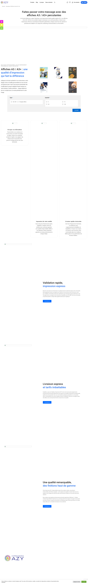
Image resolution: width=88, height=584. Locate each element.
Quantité (47, 97)
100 (65, 104)
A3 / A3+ (15, 101)
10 (64, 101)
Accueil (3, 6)
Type (11, 97)
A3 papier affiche (22, 101)
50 (48, 104)
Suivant (77, 110)
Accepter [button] (84, 581)
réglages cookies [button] (77, 581)
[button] (54, 2)
